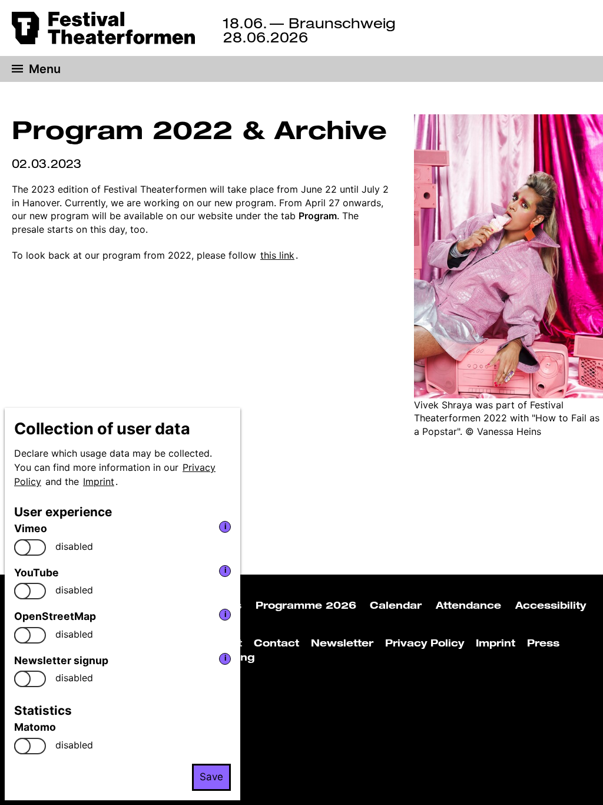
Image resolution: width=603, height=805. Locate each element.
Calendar (396, 605)
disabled (74, 546)
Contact (276, 643)
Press (543, 643)
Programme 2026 (306, 605)
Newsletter (342, 643)
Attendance (468, 605)
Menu (45, 69)
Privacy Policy (424, 643)
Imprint (98, 481)
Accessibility (550, 605)
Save (211, 777)
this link (277, 255)
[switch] (30, 547)
